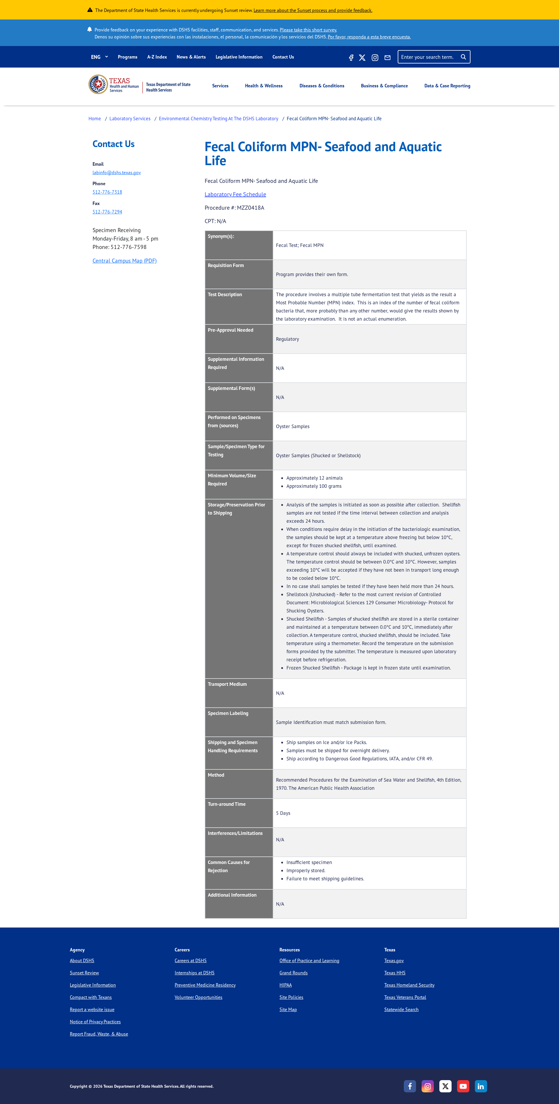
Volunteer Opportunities (198, 997)
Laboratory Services (130, 118)
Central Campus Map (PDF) (125, 260)
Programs (127, 57)
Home (95, 118)
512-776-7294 (107, 212)
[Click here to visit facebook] (350, 58)
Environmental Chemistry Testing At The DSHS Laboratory (218, 118)
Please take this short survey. (308, 30)
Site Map (288, 1009)
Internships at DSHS (195, 973)
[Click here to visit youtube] (463, 1086)
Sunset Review (84, 973)
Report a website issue (92, 1009)
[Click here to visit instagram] (375, 58)
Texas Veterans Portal (405, 997)
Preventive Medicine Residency (205, 985)
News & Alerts (191, 57)
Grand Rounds (294, 973)
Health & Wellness (264, 86)
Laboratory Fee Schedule (235, 194)
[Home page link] (139, 84)
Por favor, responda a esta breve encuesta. (369, 37)
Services (220, 86)
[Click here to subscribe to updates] (387, 58)
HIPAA (286, 985)
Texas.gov (394, 960)
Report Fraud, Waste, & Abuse (99, 1034)
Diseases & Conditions (322, 86)
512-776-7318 (107, 192)
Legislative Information (239, 57)
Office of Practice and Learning (309, 960)
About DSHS (82, 960)
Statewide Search (401, 1009)
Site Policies (291, 997)
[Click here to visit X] (362, 58)
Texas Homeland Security (409, 985)
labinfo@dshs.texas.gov (117, 172)
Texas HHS (395, 973)
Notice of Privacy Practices (95, 1021)
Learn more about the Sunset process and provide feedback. (313, 10)
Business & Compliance (384, 86)
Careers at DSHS (191, 960)
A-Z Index (157, 57)
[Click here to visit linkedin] (481, 1086)
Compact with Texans (91, 997)
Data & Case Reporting (447, 86)
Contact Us (283, 57)
